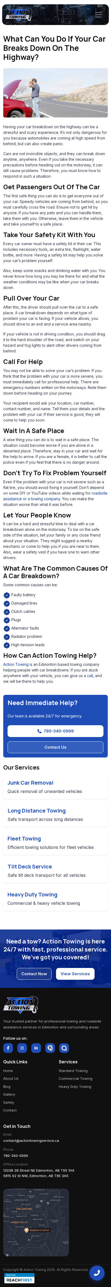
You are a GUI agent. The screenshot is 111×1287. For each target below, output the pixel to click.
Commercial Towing (75, 1078)
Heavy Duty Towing (75, 1086)
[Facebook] (8, 1048)
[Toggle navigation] (98, 15)
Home (8, 1070)
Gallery (9, 1094)
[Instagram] (22, 1048)
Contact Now (34, 973)
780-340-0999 (59, 731)
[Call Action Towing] (97, 1273)
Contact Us (55, 747)
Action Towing (16, 664)
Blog (7, 1086)
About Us (11, 1078)
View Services (75, 973)
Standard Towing (73, 1070)
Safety (8, 1102)
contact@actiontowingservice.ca (31, 1140)
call (90, 675)
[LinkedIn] (36, 1048)
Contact (10, 1110)
